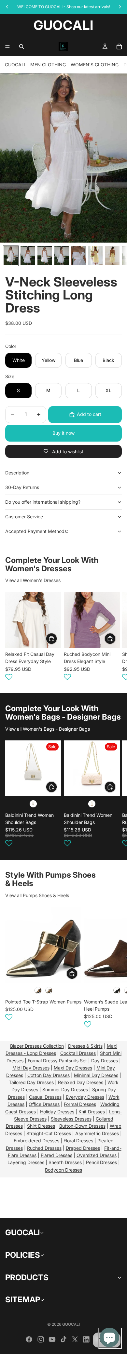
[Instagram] (41, 1339)
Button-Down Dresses (82, 1126)
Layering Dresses (25, 1162)
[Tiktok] (63, 1339)
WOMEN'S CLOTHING (95, 64)
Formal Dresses (80, 1104)
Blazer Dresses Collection (37, 1046)
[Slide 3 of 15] (44, 255)
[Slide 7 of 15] (112, 255)
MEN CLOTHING (48, 64)
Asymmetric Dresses (97, 1133)
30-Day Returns (22, 487)
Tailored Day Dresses (31, 1082)
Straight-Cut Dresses (48, 1133)
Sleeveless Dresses (71, 1119)
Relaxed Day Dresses (80, 1082)
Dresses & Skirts (85, 1046)
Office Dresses (44, 1104)
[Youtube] (52, 1339)
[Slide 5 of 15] (78, 255)
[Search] (21, 46)
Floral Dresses (78, 1140)
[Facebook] (29, 1339)
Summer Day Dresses (65, 1089)
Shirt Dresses (41, 1126)
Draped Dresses (83, 1148)
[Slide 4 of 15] (61, 255)
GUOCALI (15, 64)
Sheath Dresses (65, 1162)
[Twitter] (75, 1339)
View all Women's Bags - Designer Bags (47, 729)
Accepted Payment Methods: (36, 531)
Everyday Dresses (85, 1097)
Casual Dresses (45, 1097)
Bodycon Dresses (63, 1170)
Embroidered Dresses (36, 1140)
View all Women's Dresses (33, 580)
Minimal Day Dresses (96, 1075)
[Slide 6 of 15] (95, 255)
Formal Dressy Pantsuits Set (57, 1060)
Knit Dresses (91, 1111)
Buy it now (63, 433)
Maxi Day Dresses (73, 1067)
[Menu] (7, 46)
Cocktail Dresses (78, 1053)
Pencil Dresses (101, 1162)
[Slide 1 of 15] (11, 255)
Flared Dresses (56, 1155)
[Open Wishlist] (8, 676)
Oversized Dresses (97, 1155)
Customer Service (24, 516)
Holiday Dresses (57, 1111)
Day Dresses (104, 1060)
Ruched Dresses (44, 1148)
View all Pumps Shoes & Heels (37, 895)
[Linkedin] (86, 1339)
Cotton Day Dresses (48, 1075)
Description (17, 472)
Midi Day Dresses (30, 1067)
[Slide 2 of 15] (28, 255)
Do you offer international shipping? (42, 502)
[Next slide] (114, 637)
